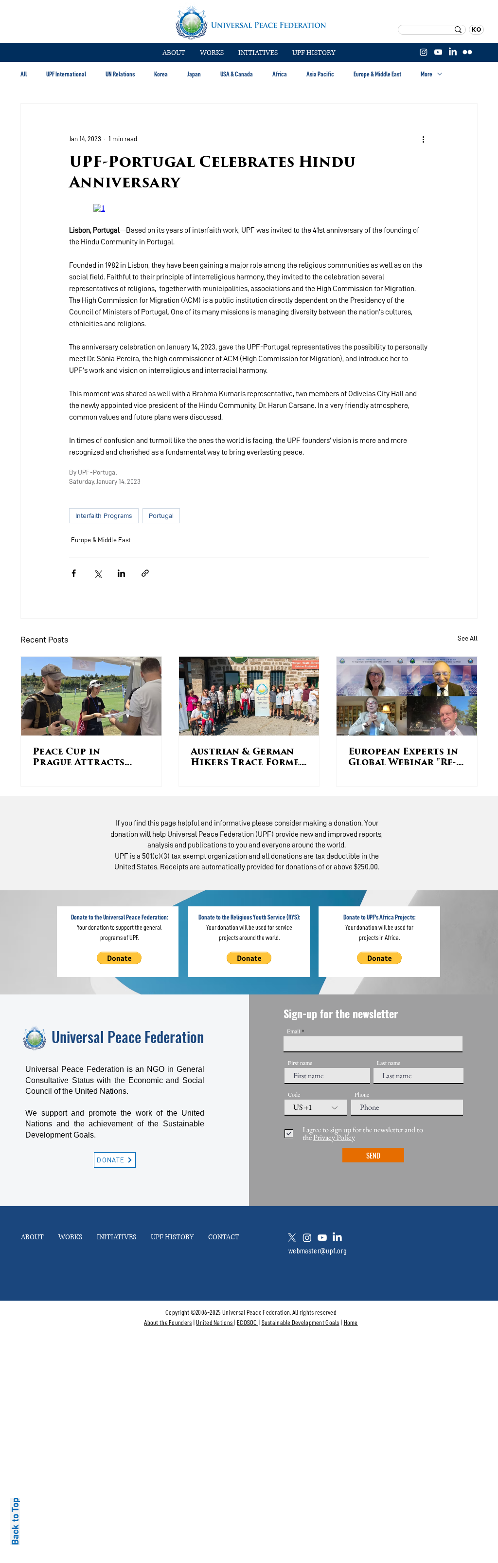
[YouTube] (438, 52)
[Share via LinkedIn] (121, 573)
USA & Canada (236, 74)
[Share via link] (145, 573)
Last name (388, 1063)
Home (351, 1322)
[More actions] (423, 139)
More (426, 74)
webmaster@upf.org (317, 1251)
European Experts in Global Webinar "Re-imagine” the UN (403, 758)
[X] (292, 1237)
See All (468, 638)
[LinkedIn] (453, 52)
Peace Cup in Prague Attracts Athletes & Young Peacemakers (80, 758)
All (23, 74)
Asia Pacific (320, 74)
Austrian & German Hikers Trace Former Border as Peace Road (248, 758)
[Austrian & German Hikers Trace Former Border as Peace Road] (249, 696)
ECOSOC (247, 1322)
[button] (212, 53)
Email (293, 1031)
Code (294, 1094)
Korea (161, 74)
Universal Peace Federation (128, 1037)
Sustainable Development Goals (300, 1322)
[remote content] (249, 208)
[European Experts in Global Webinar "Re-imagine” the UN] (407, 696)
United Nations (214, 1322)
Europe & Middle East (377, 74)
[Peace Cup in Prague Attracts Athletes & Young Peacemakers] (91, 696)
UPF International (66, 74)
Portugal (161, 515)
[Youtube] (322, 1237)
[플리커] (467, 52)
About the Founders (168, 1322)
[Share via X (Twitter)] (97, 573)
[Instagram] (423, 52)
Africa (279, 74)
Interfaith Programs (103, 515)
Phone (362, 1094)
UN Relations (120, 74)
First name (300, 1063)
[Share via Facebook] (73, 573)
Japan (194, 74)
